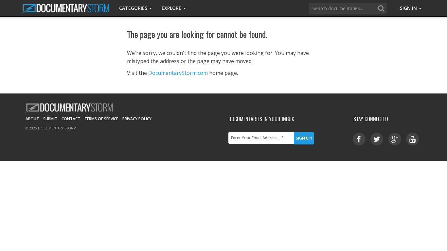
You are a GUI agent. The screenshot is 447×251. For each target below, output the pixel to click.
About (32, 119)
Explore (172, 8)
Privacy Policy (137, 119)
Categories (134, 8)
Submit (50, 119)
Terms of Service (101, 119)
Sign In (409, 8)
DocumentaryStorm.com (178, 72)
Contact (71, 119)
